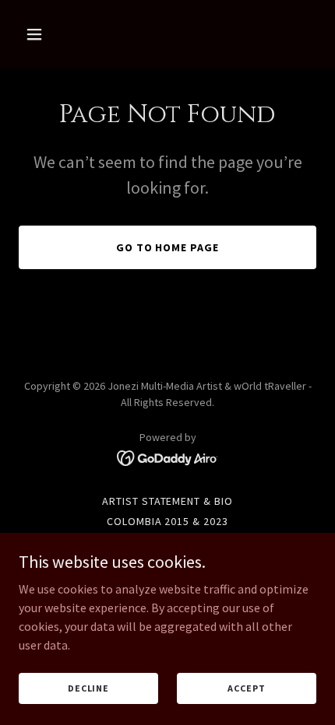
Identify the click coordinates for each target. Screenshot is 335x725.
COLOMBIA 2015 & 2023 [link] (168, 521)
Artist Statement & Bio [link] (168, 501)
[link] (168, 456)
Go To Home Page (168, 247)
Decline (88, 688)
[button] (41, 34)
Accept (246, 688)
